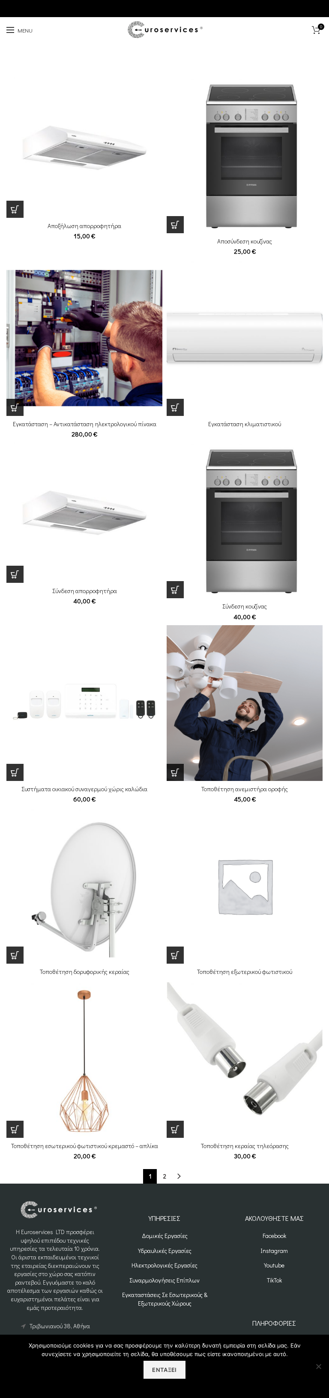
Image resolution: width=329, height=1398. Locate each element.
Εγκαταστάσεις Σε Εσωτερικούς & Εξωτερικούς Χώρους (164, 1299)
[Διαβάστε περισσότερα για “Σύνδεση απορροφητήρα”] (15, 574)
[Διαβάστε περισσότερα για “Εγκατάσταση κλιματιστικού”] (175, 407)
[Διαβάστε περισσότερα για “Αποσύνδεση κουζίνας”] (175, 224)
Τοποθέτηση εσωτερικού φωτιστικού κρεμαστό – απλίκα (84, 1146)
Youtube (274, 1265)
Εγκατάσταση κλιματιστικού (244, 424)
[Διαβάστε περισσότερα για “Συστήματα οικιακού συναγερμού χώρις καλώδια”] (15, 772)
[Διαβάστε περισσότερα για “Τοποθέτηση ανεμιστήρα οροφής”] (175, 772)
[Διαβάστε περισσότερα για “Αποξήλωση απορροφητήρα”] (15, 209)
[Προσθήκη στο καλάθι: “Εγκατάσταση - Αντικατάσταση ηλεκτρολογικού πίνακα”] (15, 407)
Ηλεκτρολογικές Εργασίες (164, 1265)
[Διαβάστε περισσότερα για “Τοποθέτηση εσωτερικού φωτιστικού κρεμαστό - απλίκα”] (15, 1129)
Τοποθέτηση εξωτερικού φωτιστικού (244, 972)
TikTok (274, 1280)
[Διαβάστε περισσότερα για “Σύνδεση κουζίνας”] (175, 589)
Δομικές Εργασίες (165, 1236)
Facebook (274, 1236)
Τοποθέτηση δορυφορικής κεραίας (84, 972)
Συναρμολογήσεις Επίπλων (164, 1280)
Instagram (274, 1251)
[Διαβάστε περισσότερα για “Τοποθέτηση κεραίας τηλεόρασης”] (175, 1129)
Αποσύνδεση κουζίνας (244, 241)
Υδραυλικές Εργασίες (164, 1251)
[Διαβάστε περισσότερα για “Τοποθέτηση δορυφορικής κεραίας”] (15, 955)
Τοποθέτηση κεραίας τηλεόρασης (245, 1146)
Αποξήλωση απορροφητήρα (84, 226)
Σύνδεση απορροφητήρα (84, 591)
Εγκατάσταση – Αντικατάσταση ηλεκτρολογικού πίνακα (84, 424)
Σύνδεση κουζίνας (244, 606)
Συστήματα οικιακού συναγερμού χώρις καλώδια (84, 789)
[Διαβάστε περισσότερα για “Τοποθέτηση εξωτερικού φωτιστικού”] (175, 955)
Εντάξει (164, 1369)
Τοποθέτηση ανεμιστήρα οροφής (244, 789)
